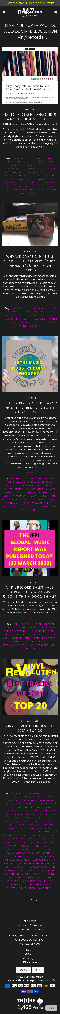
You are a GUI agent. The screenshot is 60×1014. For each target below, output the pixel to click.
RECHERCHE (30, 921)
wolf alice (44, 888)
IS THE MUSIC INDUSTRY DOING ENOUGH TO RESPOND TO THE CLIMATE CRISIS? (30, 407)
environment (19, 172)
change (39, 158)
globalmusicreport (35, 634)
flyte (45, 810)
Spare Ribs (34, 853)
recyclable (30, 641)
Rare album (23, 319)
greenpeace (20, 496)
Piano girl (25, 846)
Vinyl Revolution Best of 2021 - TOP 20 (30, 728)
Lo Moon (42, 824)
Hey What (37, 814)
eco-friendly (29, 492)
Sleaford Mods (16, 853)
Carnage (28, 803)
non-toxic (26, 499)
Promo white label (36, 315)
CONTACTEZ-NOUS (30, 943)
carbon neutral (22, 158)
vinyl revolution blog (34, 189)
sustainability (46, 182)
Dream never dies (24, 807)
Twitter (31, 954)
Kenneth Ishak (26, 824)
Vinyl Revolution (34, 976)
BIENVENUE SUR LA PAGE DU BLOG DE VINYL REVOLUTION (30, 28)
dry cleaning (45, 807)
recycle (44, 641)
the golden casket (37, 867)
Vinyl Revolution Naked (37, 191)
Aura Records (39, 308)
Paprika (12, 846)
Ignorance (23, 821)
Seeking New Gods (44, 849)
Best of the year (26, 800)
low (20, 828)
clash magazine (12, 161)
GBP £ (37, 970)
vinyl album (20, 186)
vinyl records (38, 186)
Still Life (32, 856)
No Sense (20, 842)
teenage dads (40, 860)
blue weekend (12, 803)
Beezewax (8, 800)
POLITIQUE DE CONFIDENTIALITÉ (30, 939)
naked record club (35, 175)
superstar (23, 860)
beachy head (44, 796)
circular (33, 482)
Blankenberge (47, 800)
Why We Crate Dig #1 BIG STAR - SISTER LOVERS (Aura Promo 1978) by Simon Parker (30, 263)
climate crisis (16, 165)
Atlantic (11, 796)
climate (28, 161)
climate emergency (38, 165)
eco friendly (30, 168)
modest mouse (34, 832)
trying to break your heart (29, 874)
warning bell (16, 884)
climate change (45, 161)
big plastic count (22, 478)
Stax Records (22, 322)
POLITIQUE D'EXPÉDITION (30, 925)
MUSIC (33, 496)
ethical (33, 172)
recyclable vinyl (42, 503)
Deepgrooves (11, 168)
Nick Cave (18, 839)
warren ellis (33, 884)
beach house (26, 796)
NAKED (17, 175)
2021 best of (19, 793)
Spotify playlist (15, 856)
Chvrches (42, 803)
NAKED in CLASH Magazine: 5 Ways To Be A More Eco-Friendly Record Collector (30, 119)
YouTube (31, 962)
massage (45, 828)
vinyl (7, 186)
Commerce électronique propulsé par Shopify (30, 980)
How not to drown (34, 817)
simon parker (27, 182)
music (44, 172)
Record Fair (39, 319)
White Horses (27, 888)
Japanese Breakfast (44, 821)
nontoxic (40, 179)
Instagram (31, 958)
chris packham (17, 482)
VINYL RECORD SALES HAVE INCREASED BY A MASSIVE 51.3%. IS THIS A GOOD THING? (30, 592)
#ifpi (16, 624)
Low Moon (31, 828)
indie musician (21, 638)
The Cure (17, 867)
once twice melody (40, 842)
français (22, 970)
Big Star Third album (26, 312)
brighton (47, 312)
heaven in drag (20, 814)
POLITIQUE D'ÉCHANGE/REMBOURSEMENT (30, 935)
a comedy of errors (42, 793)
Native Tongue (32, 835)
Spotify (47, 853)
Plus (29, 152)
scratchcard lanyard (16, 849)
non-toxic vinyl (22, 179)
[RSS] (46, 37)
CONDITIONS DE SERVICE (30, 929)
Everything (9, 810)
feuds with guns (29, 810)
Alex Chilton (21, 308)
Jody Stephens (14, 315)
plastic (25, 503)
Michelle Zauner (12, 832)
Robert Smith (42, 846)
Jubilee (11, 824)
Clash (50, 158)
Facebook (31, 950)
